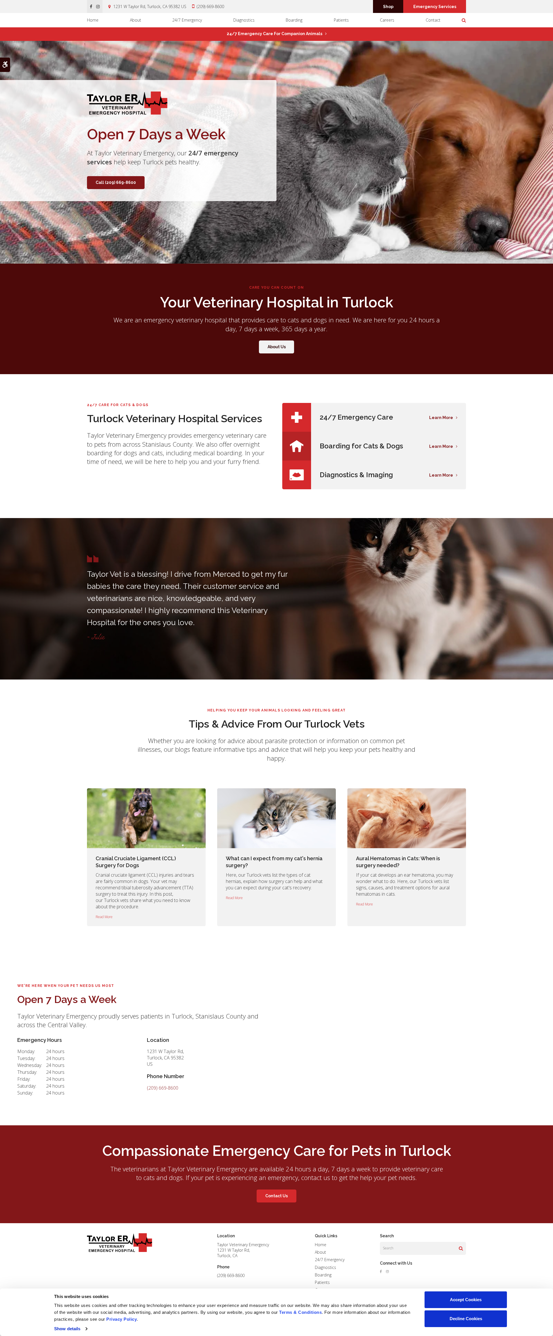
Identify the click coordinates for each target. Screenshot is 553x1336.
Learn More (441, 417)
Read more (104, 916)
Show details (67, 1328)
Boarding (294, 20)
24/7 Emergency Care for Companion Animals (274, 33)
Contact (433, 20)
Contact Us (276, 1196)
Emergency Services (434, 6)
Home (93, 20)
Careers (387, 20)
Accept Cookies (466, 1299)
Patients (341, 20)
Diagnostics (244, 20)
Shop (388, 6)
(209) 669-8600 (210, 6)
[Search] (461, 1248)
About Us (277, 347)
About (135, 20)
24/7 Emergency (187, 20)
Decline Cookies (466, 1318)
